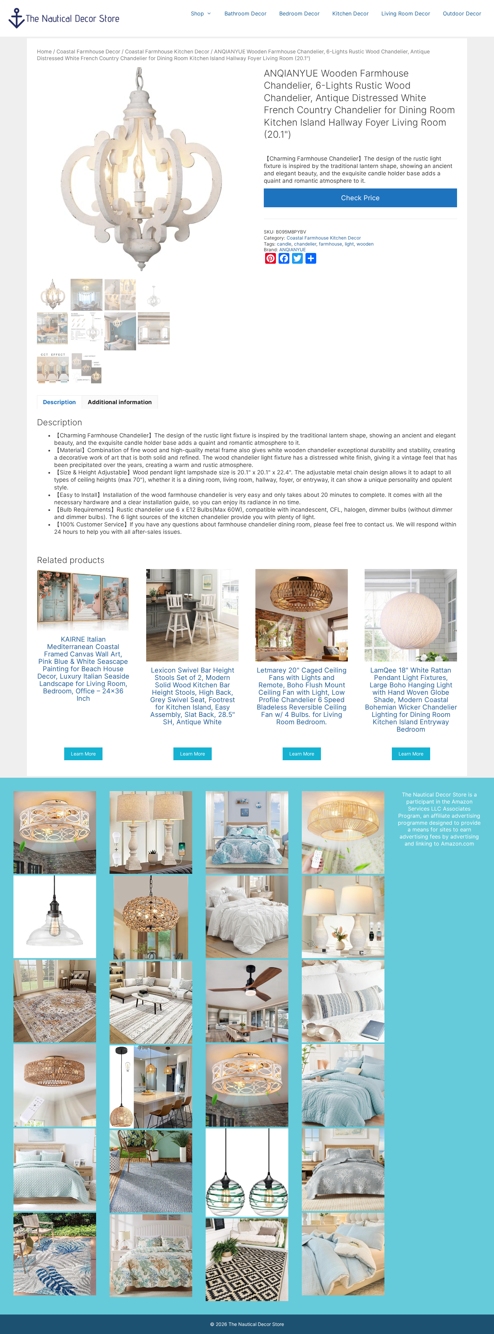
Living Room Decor (405, 13)
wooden (365, 244)
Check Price (360, 198)
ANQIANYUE (292, 249)
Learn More (83, 754)
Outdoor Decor (462, 13)
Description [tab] (59, 402)
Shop (197, 13)
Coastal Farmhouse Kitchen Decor (167, 51)
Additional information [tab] (120, 402)
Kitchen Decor (350, 13)
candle (284, 244)
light (349, 244)
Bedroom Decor (299, 13)
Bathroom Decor (245, 13)
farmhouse (330, 244)
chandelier (305, 244)
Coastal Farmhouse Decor (88, 51)
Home (44, 51)
